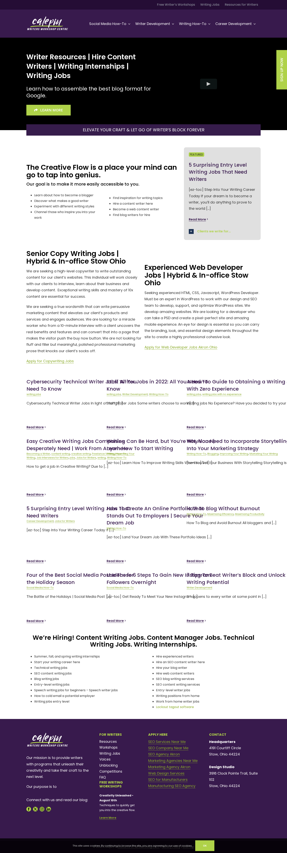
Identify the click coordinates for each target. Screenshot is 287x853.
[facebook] (28, 809)
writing (101, 457)
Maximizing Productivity (249, 514)
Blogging (213, 454)
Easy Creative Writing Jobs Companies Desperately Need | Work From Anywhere (77, 445)
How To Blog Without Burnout (223, 508)
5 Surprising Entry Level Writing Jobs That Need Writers (218, 172)
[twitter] (35, 809)
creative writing (81, 454)
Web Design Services (166, 773)
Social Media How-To (40, 587)
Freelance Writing (103, 454)
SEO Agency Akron (164, 754)
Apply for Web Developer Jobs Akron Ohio (180, 347)
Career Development (40, 521)
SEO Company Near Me (168, 747)
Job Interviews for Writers (53, 457)
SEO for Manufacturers (168, 779)
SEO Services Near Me (167, 741)
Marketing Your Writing (264, 454)
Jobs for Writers (86, 457)
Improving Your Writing (234, 454)
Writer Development (135, 394)
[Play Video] (208, 84)
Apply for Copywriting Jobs (50, 361)
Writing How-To (158, 394)
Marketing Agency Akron (169, 766)
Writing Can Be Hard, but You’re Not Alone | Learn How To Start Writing (161, 445)
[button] (222, 231)
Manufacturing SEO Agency (171, 785)
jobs (72, 457)
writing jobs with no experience (222, 394)
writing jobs (34, 394)
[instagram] (42, 809)
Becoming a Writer (38, 454)
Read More (197, 219)
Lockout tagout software (175, 707)
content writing (60, 454)
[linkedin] (48, 809)
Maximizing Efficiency (220, 514)
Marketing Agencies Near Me (173, 760)
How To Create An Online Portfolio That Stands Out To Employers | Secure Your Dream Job (155, 515)
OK (205, 845)
